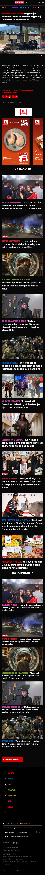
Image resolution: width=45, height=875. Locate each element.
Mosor (19, 102)
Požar (26, 102)
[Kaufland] (22, 112)
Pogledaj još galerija (11, 759)
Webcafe (12, 795)
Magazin (12, 789)
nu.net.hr (33, 862)
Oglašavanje (17, 828)
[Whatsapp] (9, 96)
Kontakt (6, 836)
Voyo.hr (16, 850)
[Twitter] (6, 96)
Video (10, 806)
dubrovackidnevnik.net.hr (11, 862)
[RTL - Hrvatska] (6, 843)
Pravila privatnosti (21, 832)
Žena (10, 801)
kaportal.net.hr (27, 856)
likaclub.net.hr (7, 864)
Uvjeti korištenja (28, 828)
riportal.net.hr (19, 859)
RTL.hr (5, 850)
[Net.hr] (16, 843)
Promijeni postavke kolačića (19, 836)
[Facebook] (3, 96)
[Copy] (16, 96)
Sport (11, 778)
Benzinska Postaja (8, 102)
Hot (10, 784)
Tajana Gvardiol (27, 90)
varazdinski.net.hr (8, 859)
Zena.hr (10, 850)
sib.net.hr (19, 856)
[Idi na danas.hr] (21, 2)
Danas (11, 772)
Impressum (7, 828)
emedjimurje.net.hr (9, 856)
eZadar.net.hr (25, 862)
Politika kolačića (9, 832)
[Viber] (13, 96)
